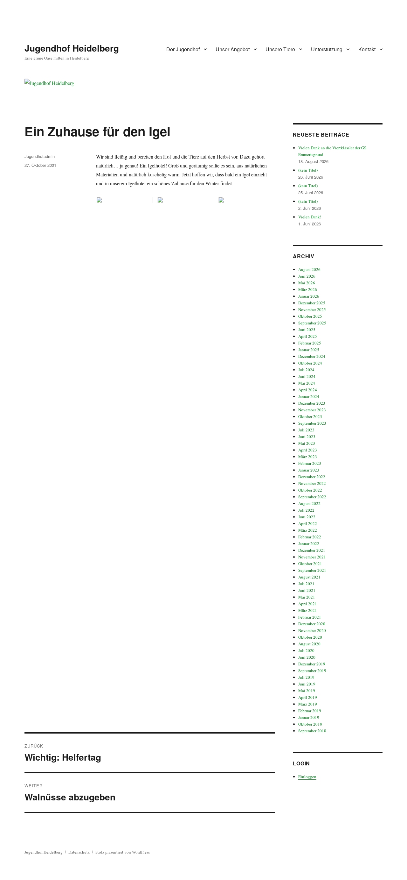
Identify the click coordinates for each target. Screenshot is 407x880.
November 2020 (312, 630)
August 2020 (309, 644)
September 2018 (312, 731)
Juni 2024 (306, 376)
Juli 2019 (306, 677)
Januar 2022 (308, 543)
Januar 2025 (308, 349)
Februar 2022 (309, 537)
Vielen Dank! (309, 217)
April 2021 (307, 604)
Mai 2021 (306, 597)
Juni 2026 (306, 276)
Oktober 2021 (310, 563)
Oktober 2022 (310, 490)
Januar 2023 (308, 470)
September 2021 (312, 570)
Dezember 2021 (311, 550)
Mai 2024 (306, 383)
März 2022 (307, 530)
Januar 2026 (308, 296)
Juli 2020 (306, 650)
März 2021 (307, 610)
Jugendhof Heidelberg (71, 47)
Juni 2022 (306, 517)
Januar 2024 (308, 396)
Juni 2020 (306, 657)
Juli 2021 (306, 583)
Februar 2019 (309, 710)
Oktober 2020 (310, 637)
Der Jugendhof (183, 49)
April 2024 (307, 390)
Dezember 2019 (311, 664)
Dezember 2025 (311, 303)
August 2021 (309, 577)
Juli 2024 (306, 370)
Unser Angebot (233, 49)
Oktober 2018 (310, 724)
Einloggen (307, 776)
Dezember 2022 (311, 476)
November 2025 (312, 309)
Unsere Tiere (280, 49)
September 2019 (312, 670)
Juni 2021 (306, 590)
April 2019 (307, 697)
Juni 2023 (306, 436)
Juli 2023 (306, 430)
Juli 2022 (306, 510)
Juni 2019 (306, 684)
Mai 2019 (306, 690)
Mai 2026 (306, 283)
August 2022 (309, 503)
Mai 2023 (306, 443)
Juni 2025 (306, 329)
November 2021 (312, 557)
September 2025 (312, 323)
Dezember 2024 (311, 356)
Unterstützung (326, 49)
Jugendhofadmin (39, 156)
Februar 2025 (309, 343)
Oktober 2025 (310, 316)
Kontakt (367, 49)
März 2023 (307, 456)
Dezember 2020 (311, 624)
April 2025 (307, 336)
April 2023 (307, 450)
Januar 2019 (308, 717)
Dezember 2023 (311, 403)
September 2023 (312, 423)
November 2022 (312, 483)
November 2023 (312, 410)
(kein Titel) (308, 170)
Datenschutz (79, 852)
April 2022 (307, 523)
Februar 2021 (309, 617)
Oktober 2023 (310, 416)
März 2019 (307, 704)
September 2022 (312, 497)
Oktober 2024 (310, 363)
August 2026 (309, 269)
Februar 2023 (309, 463)
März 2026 (307, 289)
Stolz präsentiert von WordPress (122, 852)
